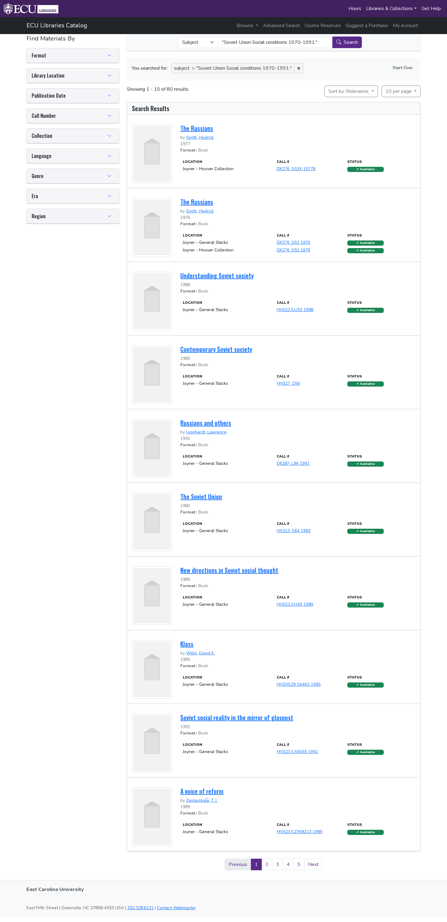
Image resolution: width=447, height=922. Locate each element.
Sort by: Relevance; (349, 91)
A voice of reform (202, 791)
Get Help (431, 8)
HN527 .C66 (288, 383)
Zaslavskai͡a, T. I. (201, 800)
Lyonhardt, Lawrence (206, 432)
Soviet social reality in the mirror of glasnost (236, 717)
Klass (186, 643)
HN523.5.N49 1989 (295, 604)
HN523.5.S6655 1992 (297, 752)
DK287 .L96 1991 (293, 463)
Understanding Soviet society (217, 275)
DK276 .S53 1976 (293, 242)
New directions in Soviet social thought (229, 570)
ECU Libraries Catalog (56, 25)
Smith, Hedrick (200, 137)
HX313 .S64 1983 (293, 531)
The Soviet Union (201, 496)
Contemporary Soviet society (216, 349)
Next (313, 864)
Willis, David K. (200, 653)
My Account (405, 25)
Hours (354, 8)
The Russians (196, 128)
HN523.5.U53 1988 (295, 310)
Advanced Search (281, 25)
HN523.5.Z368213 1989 (299, 832)
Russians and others (205, 422)
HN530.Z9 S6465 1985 (299, 684)
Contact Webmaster (176, 908)
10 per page (399, 91)
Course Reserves (323, 25)
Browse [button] (246, 25)
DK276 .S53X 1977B (296, 169)
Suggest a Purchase (367, 25)
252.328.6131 (140, 908)
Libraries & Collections (389, 8)
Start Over (403, 68)
